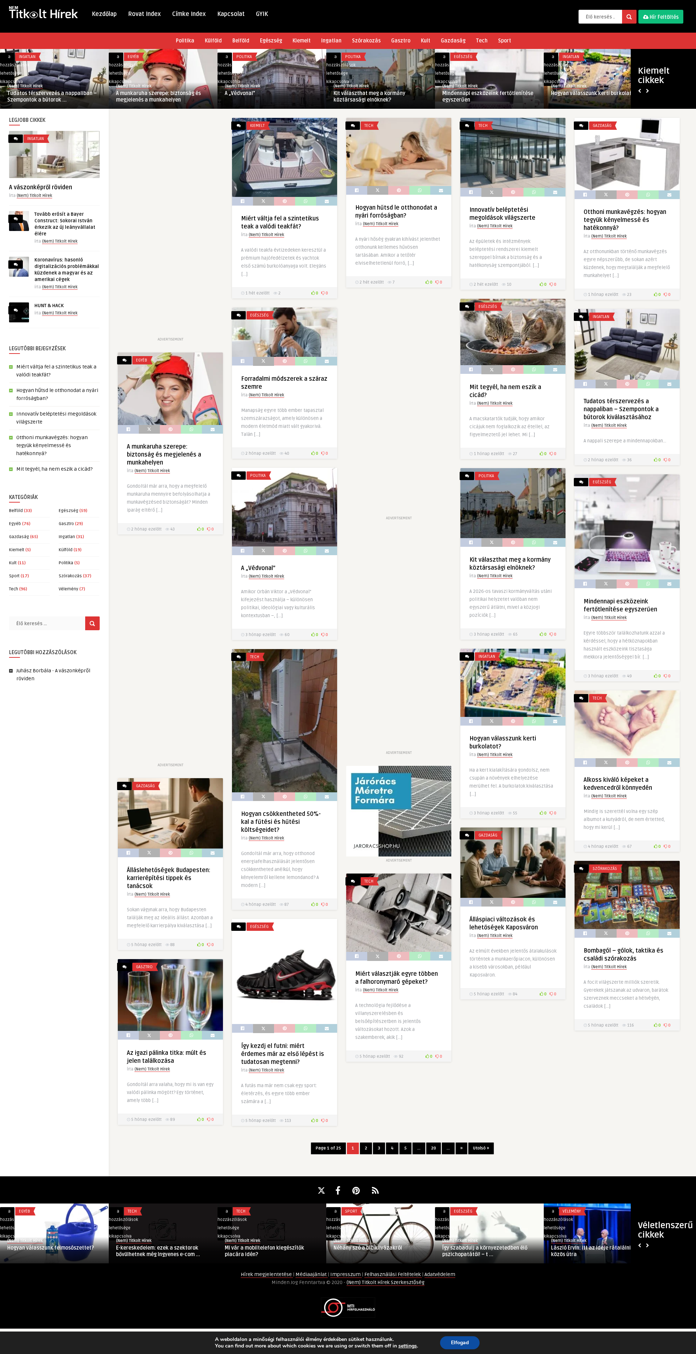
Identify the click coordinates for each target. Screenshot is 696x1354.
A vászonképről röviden (40, 187)
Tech (482, 41)
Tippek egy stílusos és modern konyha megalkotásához (52, 1251)
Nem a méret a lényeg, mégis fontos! (377, 1248)
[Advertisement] (170, 226)
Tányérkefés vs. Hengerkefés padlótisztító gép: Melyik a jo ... (479, 1251)
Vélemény (68, 589)
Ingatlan (331, 41)
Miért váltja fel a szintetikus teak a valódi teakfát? (49, 96)
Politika (185, 41)
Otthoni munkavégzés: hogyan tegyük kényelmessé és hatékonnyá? (378, 96)
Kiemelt (302, 41)
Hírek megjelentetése (267, 1274)
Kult (425, 41)
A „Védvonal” (258, 568)
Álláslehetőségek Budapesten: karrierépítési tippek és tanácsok (168, 878)
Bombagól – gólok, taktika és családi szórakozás (269, 1251)
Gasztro (400, 41)
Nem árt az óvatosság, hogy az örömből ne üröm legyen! (163, 1251)
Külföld (213, 41)
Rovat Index (144, 14)
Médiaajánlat (311, 1274)
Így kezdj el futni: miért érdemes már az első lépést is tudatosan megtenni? (282, 1054)
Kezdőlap (104, 14)
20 (433, 1148)
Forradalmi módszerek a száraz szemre (589, 96)
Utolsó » (481, 1148)
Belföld (240, 41)
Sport (504, 41)
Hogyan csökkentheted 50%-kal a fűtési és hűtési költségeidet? (281, 822)
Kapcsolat (231, 14)
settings (407, 1346)
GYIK (262, 14)
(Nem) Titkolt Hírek (25, 86)
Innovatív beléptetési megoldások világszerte (265, 96)
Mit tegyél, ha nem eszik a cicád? (481, 93)
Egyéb (15, 524)
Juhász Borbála (33, 671)
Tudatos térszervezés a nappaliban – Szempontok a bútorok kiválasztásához (621, 409)
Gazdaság (453, 41)
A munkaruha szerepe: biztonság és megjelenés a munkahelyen (164, 454)
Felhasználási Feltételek (393, 1274)
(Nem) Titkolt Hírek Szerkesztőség (385, 1282)
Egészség (271, 41)
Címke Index (189, 14)
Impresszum (346, 1274)
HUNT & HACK (49, 306)
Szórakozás (366, 41)
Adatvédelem (439, 1274)
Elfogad (460, 1342)
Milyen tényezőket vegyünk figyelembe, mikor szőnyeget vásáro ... (597, 1204)
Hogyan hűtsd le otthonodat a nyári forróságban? (158, 96)
